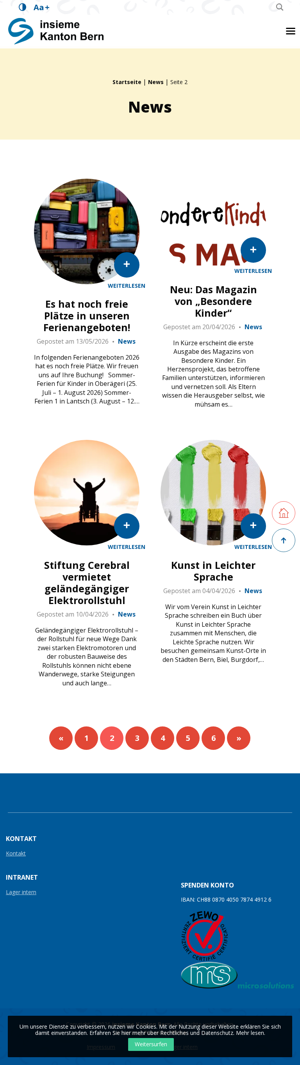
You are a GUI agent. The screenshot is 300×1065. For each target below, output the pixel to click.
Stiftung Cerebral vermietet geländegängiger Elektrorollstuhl (87, 582)
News (156, 82)
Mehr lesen (250, 1032)
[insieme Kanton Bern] (56, 31)
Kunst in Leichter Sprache (213, 571)
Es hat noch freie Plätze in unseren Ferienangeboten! (86, 315)
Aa (42, 7)
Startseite (126, 82)
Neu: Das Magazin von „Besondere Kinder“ (213, 301)
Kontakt (16, 853)
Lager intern (21, 892)
